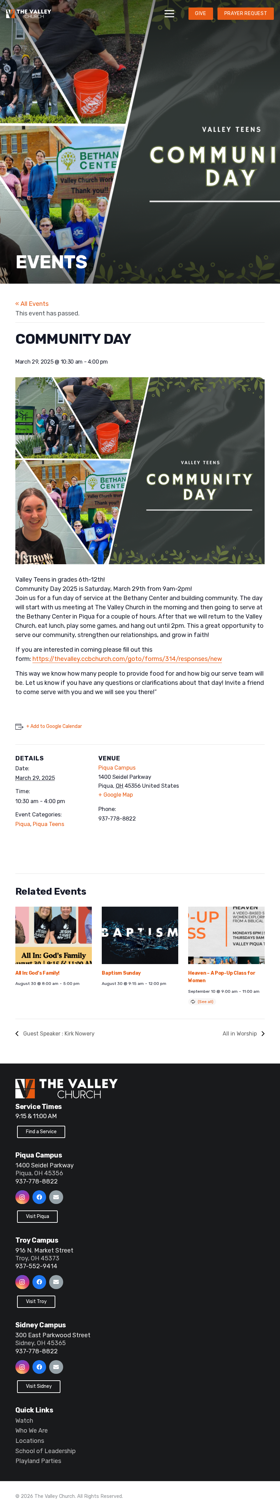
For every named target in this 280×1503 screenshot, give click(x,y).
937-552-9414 (36, 1266)
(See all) (205, 1001)
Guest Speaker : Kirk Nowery (58, 1033)
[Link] (28, 14)
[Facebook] (39, 1197)
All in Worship (240, 1033)
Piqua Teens (48, 824)
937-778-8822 (36, 1181)
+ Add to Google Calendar (54, 726)
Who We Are (31, 1430)
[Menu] (169, 13)
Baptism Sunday (121, 973)
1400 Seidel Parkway (44, 1165)
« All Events (31, 304)
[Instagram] (22, 1197)
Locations (29, 1441)
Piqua (22, 824)
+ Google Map (115, 794)
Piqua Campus (117, 767)
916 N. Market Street (44, 1250)
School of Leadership (45, 1451)
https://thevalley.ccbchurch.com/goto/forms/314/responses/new (127, 659)
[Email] (56, 1197)
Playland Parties (38, 1461)
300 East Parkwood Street (52, 1335)
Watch (24, 1420)
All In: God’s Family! (37, 973)
